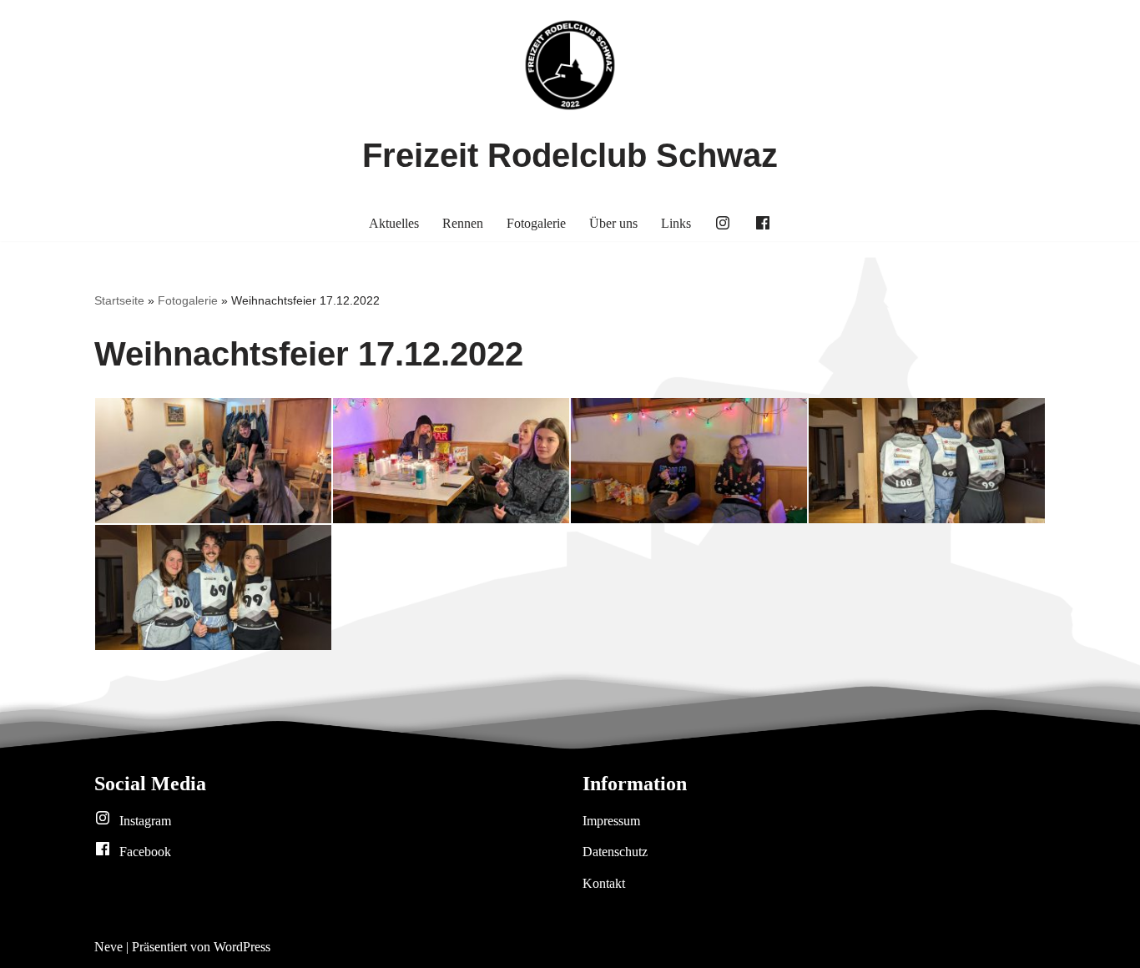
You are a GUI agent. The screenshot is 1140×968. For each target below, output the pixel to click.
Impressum (611, 821)
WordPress (242, 947)
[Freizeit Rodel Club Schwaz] (570, 65)
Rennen (462, 223)
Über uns (613, 223)
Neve (108, 947)
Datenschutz (615, 851)
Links (676, 223)
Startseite (119, 300)
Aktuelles (394, 223)
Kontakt (604, 883)
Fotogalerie (536, 223)
